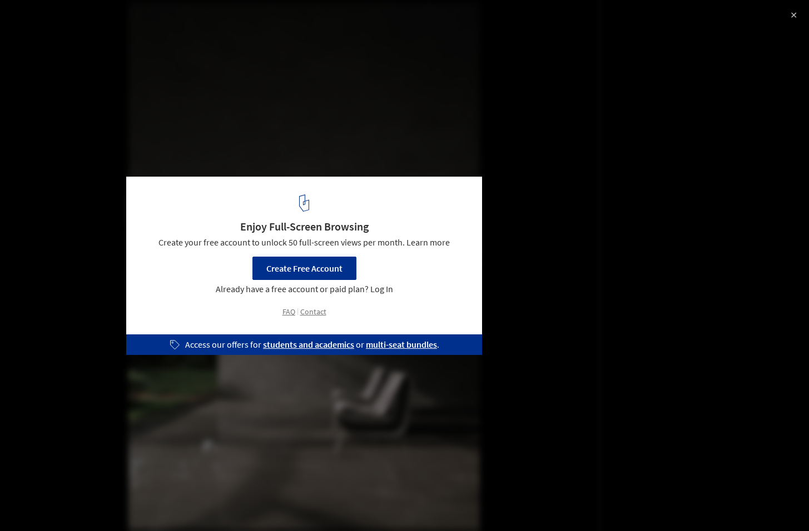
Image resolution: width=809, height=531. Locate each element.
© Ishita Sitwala (39, 39)
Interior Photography (54, 502)
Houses (125, 502)
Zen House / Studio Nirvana (87, 20)
